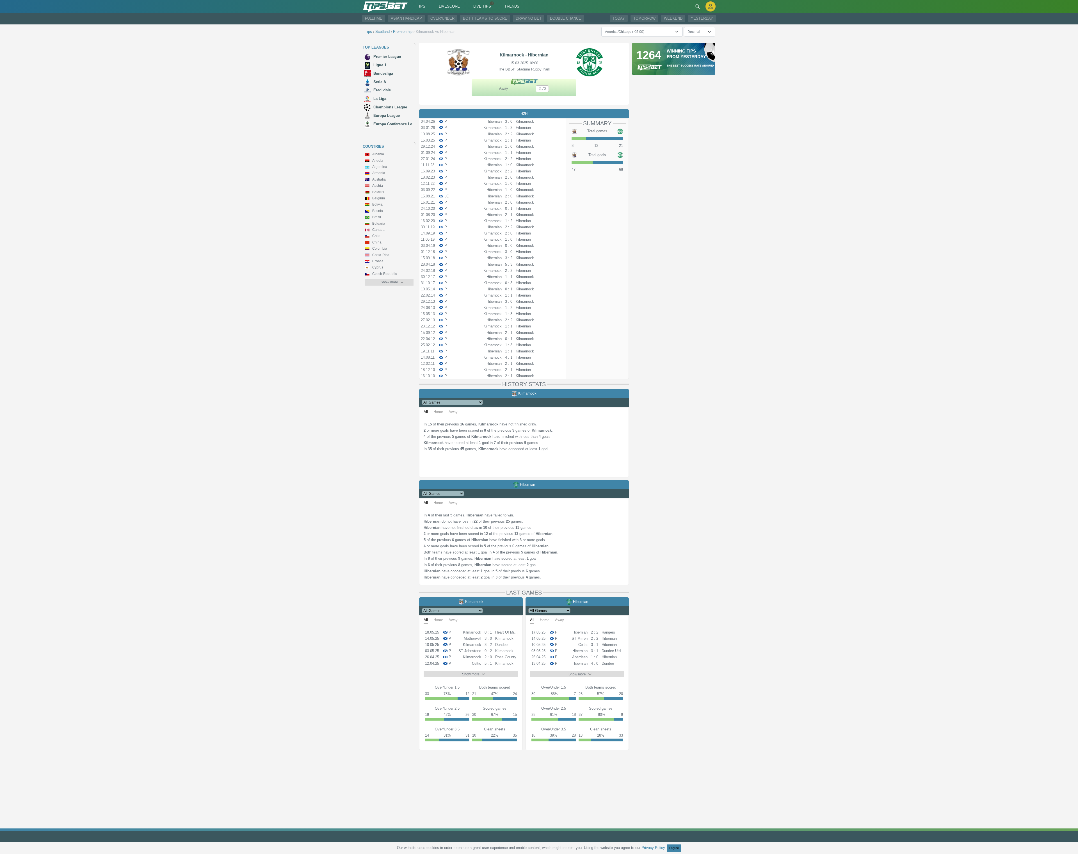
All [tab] (426, 412)
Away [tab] (453, 412)
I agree (674, 848)
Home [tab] (438, 412)
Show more (389, 282)
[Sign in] (710, 6)
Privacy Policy (653, 848)
